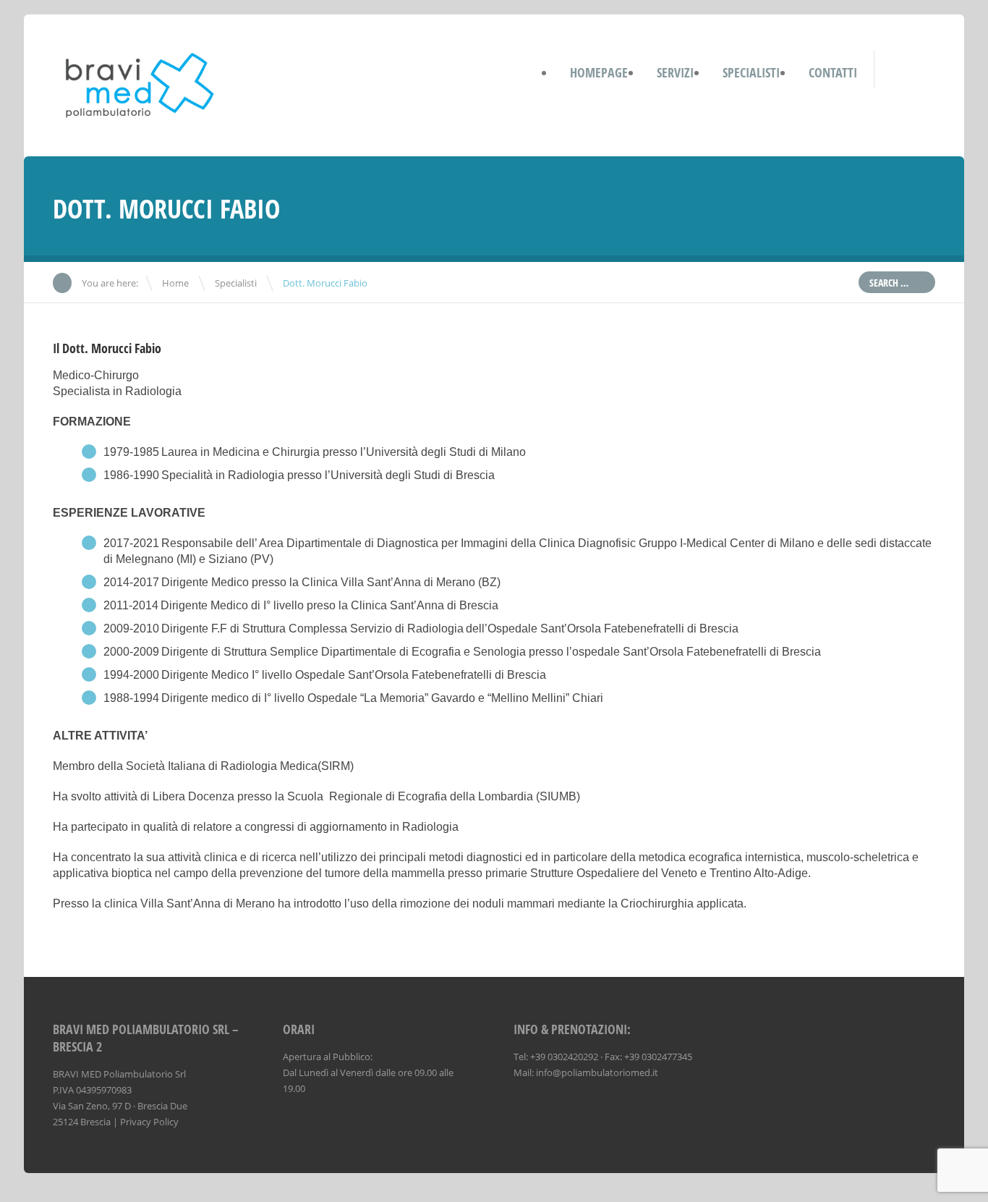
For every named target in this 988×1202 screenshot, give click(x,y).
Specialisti (236, 282)
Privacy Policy (149, 1121)
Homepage (599, 72)
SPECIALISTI (751, 72)
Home (175, 282)
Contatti (833, 72)
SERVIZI (675, 72)
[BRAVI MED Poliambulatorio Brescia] (141, 117)
